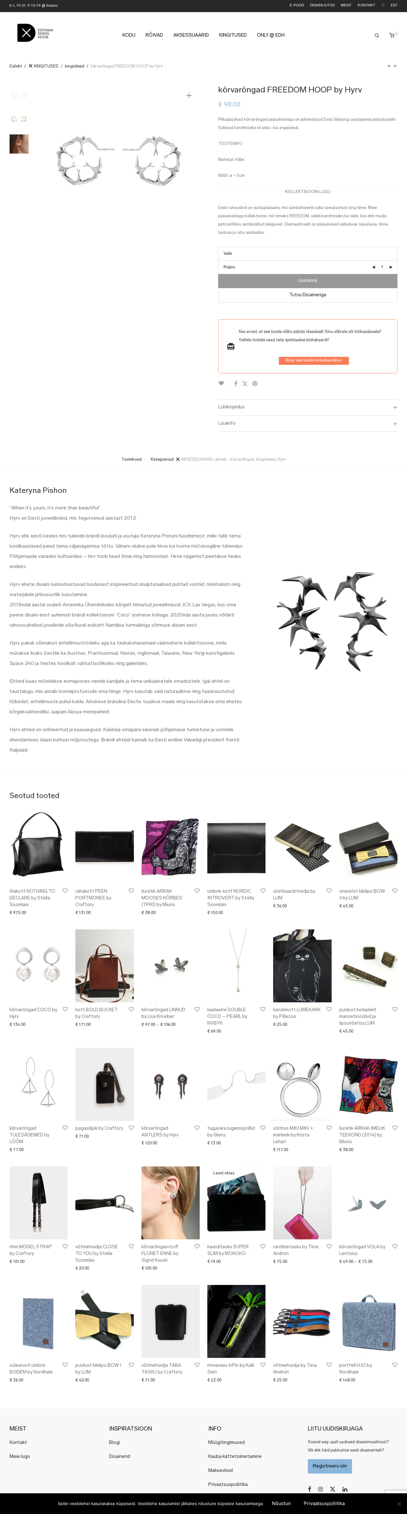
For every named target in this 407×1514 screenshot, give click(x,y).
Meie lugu (20, 1456)
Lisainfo (227, 423)
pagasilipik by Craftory (99, 1128)
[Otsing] (376, 36)
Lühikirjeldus (231, 407)
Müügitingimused (226, 1442)
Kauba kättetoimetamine (235, 1456)
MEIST (346, 5)
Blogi (114, 1442)
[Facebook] (309, 1489)
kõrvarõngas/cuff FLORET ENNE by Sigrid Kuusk (159, 1254)
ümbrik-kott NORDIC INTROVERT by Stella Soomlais (230, 898)
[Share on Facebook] (235, 384)
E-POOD (297, 5)
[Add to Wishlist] (223, 383)
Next (190, 164)
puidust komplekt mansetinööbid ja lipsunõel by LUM (357, 1017)
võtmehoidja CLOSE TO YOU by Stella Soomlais (96, 1254)
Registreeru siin (330, 1466)
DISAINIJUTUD (322, 5)
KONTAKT (366, 5)
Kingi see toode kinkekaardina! (314, 360)
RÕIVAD (154, 35)
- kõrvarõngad (241, 460)
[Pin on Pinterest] (255, 384)
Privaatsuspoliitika (228, 1484)
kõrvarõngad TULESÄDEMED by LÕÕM (29, 1135)
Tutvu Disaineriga (307, 295)
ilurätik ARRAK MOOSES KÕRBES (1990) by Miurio (161, 898)
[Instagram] (320, 1489)
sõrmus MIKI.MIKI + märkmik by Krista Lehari (293, 1135)
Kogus (229, 267)
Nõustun (281, 1503)
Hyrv (281, 460)
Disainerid (119, 1456)
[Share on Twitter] (245, 384)
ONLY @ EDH (271, 35)
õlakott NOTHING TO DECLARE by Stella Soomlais (32, 898)
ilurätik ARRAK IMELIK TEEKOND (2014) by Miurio (362, 1135)
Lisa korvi (307, 280)
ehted (220, 460)
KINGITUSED (233, 35)
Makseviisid (220, 1470)
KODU (128, 35)
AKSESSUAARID (191, 35)
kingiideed (74, 66)
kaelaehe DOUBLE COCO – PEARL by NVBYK (227, 1017)
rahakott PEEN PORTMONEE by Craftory (93, 898)
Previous (50, 164)
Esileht (16, 66)
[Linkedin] (345, 1489)
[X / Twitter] (332, 1489)
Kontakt (18, 1442)
